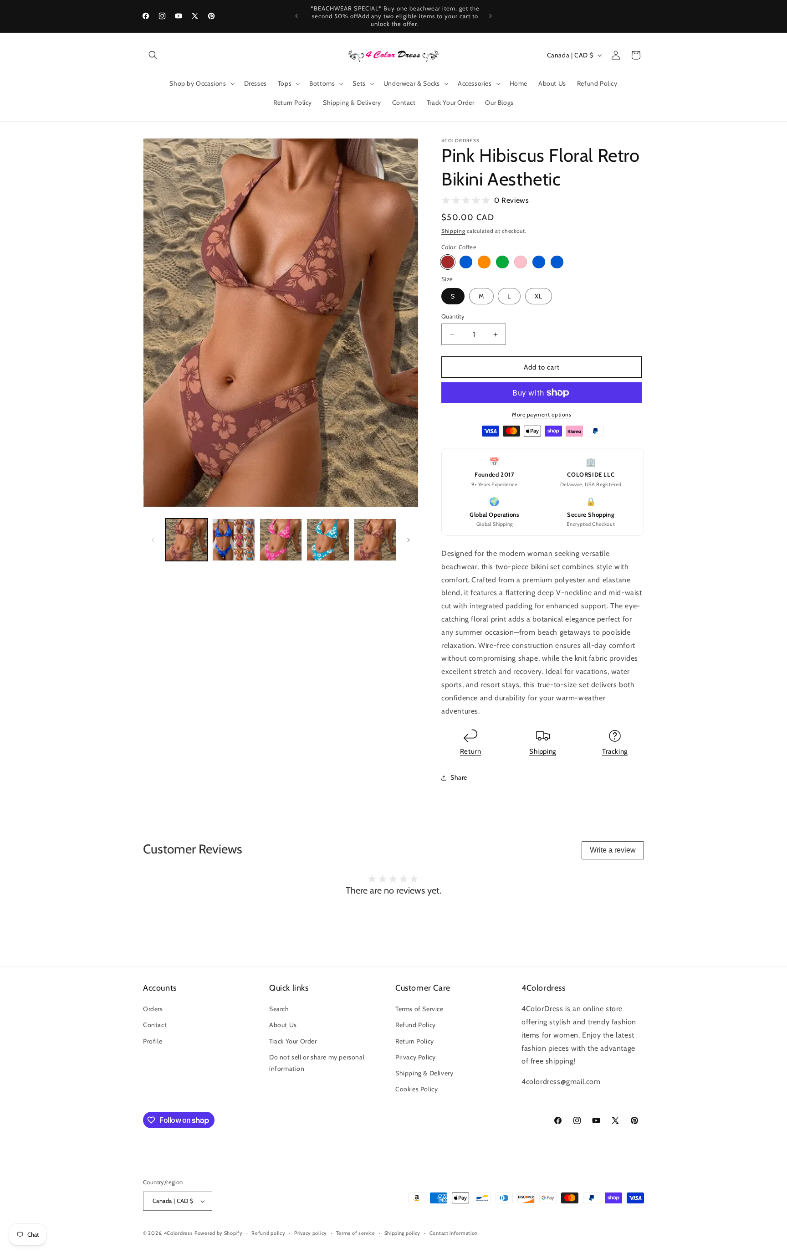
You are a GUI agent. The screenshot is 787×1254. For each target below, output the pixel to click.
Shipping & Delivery (424, 1073)
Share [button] (458, 777)
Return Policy (414, 1041)
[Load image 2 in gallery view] (233, 540)
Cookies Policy (416, 1089)
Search (279, 1009)
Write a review (613, 850)
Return (470, 751)
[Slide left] (153, 540)
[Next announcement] (490, 16)
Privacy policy (310, 1233)
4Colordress (178, 1233)
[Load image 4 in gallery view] (328, 540)
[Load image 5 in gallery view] (375, 540)
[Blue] (538, 262)
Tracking (615, 751)
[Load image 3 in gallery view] (281, 540)
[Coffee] (447, 262)
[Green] (502, 262)
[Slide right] (409, 540)
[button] (153, 55)
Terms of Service (419, 1009)
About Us (283, 1025)
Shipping (453, 230)
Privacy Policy (415, 1057)
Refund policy (268, 1233)
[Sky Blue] (466, 262)
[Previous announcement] (296, 16)
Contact (155, 1025)
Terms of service (355, 1233)
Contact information (453, 1233)
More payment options (541, 414)
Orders (153, 1009)
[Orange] (484, 262)
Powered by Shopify (218, 1233)
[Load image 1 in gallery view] (186, 540)
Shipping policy (402, 1233)
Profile (152, 1041)
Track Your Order (293, 1041)
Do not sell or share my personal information (316, 1063)
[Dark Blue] (557, 262)
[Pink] (520, 262)
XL (538, 296)
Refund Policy (415, 1025)
